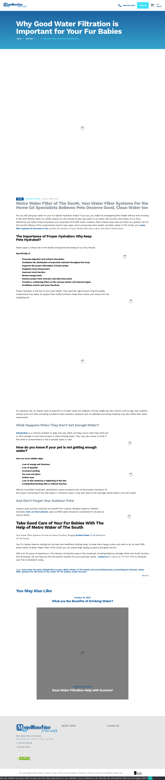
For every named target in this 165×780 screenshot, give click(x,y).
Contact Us (103, 556)
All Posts (29, 39)
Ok (150, 778)
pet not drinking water (102, 569)
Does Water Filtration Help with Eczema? (82, 690)
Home (19, 39)
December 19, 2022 (82, 686)
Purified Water (83, 535)
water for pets (79, 571)
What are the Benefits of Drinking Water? (82, 601)
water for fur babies (60, 571)
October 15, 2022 (82, 597)
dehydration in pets (52, 569)
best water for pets (31, 569)
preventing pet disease (125, 569)
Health (20, 199)
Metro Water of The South (76, 569)
